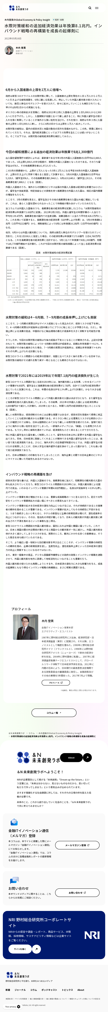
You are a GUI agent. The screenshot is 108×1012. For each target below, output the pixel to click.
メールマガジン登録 (75, 845)
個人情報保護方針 (37, 999)
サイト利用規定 (21, 999)
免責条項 (9, 999)
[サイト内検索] (90, 8)
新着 (8, 989)
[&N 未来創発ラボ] (18, 8)
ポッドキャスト (49, 989)
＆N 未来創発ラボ (16, 733)
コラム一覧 (52, 712)
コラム (32, 733)
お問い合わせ (76, 892)
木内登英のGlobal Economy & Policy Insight (60, 733)
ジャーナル (20, 989)
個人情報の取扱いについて (56, 999)
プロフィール (54, 682)
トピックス (67, 989)
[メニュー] (96, 8)
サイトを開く (20, 949)
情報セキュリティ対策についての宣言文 (84, 999)
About (71, 757)
